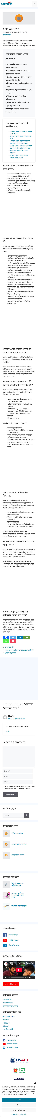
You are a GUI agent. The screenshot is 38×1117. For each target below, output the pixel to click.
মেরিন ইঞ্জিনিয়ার (10, 653)
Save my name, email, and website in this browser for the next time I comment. (20, 787)
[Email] (26, 637)
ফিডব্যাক (6, 1020)
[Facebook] (6, 637)
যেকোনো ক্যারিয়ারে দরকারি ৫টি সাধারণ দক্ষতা (18, 895)
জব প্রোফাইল (9, 647)
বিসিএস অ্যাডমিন (17, 834)
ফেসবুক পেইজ (13, 935)
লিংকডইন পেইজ (14, 945)
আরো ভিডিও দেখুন (11, 984)
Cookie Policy (14, 1114)
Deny (19, 1105)
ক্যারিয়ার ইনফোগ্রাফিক (10, 1006)
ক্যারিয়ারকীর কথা (9, 1017)
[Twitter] (13, 637)
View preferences (19, 1110)
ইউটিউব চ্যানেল (14, 940)
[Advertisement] (19, 217)
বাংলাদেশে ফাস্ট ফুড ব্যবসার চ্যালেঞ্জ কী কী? (19, 650)
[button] (35, 1083)
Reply (7, 731)
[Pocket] (13, 641)
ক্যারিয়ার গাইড (8, 1003)
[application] (19, 970)
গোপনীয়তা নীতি (22, 1114)
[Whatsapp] (6, 641)
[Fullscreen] (33, 977)
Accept (19, 1100)
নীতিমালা (6, 1026)
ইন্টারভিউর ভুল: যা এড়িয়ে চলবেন (18, 885)
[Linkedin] (20, 637)
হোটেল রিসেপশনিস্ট (18, 855)
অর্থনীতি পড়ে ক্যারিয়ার (19, 906)
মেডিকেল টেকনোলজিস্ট (19, 844)
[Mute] (30, 977)
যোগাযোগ (6, 1023)
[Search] (26, 815)
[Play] (5, 977)
